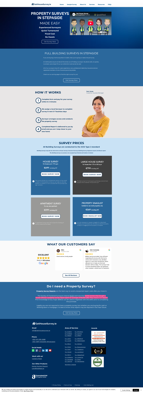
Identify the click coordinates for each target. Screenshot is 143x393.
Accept (136, 390)
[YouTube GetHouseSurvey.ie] (50, 350)
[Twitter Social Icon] (46, 350)
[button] (92, 4)
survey (69, 99)
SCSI (71, 296)
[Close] (141, 390)
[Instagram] (40, 350)
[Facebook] (36, 350)
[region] (50, 175)
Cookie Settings (126, 390)
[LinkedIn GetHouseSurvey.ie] (43, 350)
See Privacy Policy (28, 391)
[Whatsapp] (33, 350)
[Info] (33, 181)
